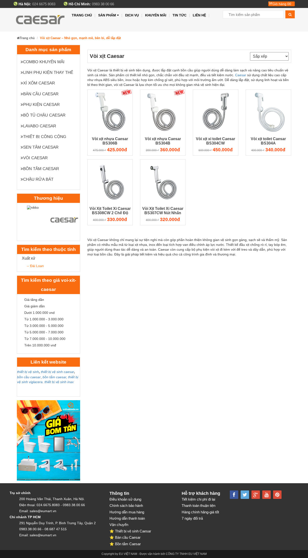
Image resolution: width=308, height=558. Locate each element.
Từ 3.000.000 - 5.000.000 (44, 326)
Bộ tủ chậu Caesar (44, 115)
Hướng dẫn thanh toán (127, 518)
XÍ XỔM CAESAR (39, 83)
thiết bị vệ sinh (28, 372)
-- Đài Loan (35, 266)
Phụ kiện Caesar (41, 104)
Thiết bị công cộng (44, 136)
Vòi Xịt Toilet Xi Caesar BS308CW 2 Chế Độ (110, 211)
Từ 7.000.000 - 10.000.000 (44, 339)
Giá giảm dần (34, 306)
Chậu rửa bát (38, 179)
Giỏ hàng (281, 4)
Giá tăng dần (34, 300)
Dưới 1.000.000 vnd (39, 313)
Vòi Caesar (35, 158)
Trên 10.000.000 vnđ (40, 345)
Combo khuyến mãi (43, 62)
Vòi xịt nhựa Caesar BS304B (163, 141)
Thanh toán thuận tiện (198, 505)
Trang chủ (82, 15)
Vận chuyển (118, 525)
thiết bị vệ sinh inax (59, 382)
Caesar (240, 75)
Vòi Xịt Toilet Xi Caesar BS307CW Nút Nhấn (162, 211)
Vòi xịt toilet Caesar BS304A (268, 141)
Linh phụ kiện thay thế (48, 72)
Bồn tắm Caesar (41, 168)
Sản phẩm (107, 15)
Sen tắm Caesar (40, 147)
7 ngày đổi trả (192, 518)
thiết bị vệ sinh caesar (57, 372)
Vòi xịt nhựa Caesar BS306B (110, 141)
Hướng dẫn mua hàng (126, 512)
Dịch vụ (132, 15)
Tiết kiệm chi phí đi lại (198, 499)
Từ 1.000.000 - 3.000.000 (44, 319)
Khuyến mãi (155, 15)
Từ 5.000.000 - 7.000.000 (44, 332)
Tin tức (179, 15)
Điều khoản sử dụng (125, 499)
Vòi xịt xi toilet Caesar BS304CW (215, 141)
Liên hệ (199, 15)
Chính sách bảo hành (126, 505)
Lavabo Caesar (39, 126)
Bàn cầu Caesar (40, 94)
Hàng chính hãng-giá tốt (200, 512)
